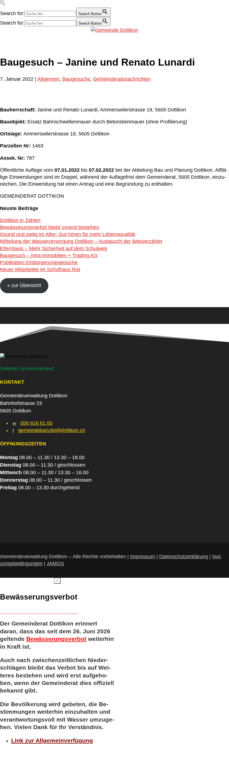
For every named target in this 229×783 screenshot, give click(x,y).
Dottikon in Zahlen (20, 220)
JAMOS (55, 563)
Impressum (142, 556)
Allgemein (48, 79)
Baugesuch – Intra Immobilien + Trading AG (48, 255)
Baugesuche (76, 79)
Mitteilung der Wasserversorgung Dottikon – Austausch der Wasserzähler (81, 241)
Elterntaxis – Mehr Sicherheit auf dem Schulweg (53, 248)
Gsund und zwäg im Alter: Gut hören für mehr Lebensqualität (67, 234)
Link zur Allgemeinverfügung (52, 740)
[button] (3, 4)
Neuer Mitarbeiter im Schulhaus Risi (40, 269)
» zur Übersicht (24, 285)
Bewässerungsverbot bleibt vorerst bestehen (49, 227)
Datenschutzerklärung (183, 556)
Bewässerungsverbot (56, 639)
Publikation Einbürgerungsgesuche (39, 262)
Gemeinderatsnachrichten (122, 79)
